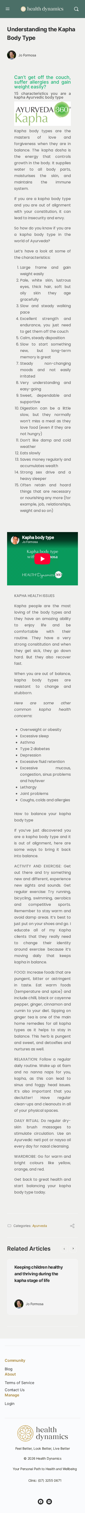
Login (9, 1403)
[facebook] (40, 1501)
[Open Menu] (7, 8)
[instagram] (49, 1501)
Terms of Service (19, 1383)
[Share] (72, 1226)
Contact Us (15, 1390)
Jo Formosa (27, 55)
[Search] (76, 9)
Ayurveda (39, 1226)
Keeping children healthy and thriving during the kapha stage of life (38, 1274)
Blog (9, 1369)
